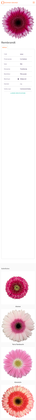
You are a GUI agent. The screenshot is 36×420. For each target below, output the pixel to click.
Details (4, 47)
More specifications (18, 93)
